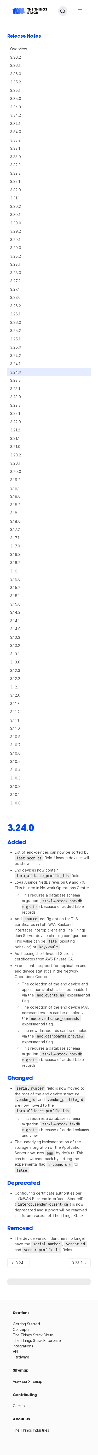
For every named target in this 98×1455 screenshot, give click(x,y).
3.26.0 (15, 322)
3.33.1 (15, 148)
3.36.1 (15, 65)
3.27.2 (15, 281)
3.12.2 (15, 678)
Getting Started (26, 1324)
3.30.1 (15, 214)
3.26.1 (15, 314)
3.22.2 (15, 405)
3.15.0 (15, 604)
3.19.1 (15, 488)
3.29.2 (15, 231)
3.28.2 (15, 256)
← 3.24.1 (18, 1263)
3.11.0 (15, 728)
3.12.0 (15, 695)
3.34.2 (15, 115)
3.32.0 (15, 190)
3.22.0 (15, 422)
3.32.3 (15, 165)
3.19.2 (15, 479)
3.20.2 (15, 455)
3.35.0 (15, 98)
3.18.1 (15, 513)
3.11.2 (15, 711)
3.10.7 (15, 745)
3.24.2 (15, 355)
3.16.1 (15, 571)
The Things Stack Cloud (33, 1335)
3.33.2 (15, 140)
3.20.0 (15, 471)
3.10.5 (15, 761)
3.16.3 (15, 554)
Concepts (21, 1329)
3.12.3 (15, 670)
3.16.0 (15, 579)
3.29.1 (15, 239)
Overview (18, 49)
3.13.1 (15, 654)
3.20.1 (15, 463)
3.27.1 (15, 289)
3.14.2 (15, 612)
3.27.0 (15, 297)
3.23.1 (15, 388)
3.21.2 (15, 430)
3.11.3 (15, 703)
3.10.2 (15, 786)
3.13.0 (15, 662)
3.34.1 (15, 123)
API (15, 1351)
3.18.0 (15, 521)
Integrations (23, 1346)
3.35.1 (15, 90)
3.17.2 (15, 529)
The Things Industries (31, 1430)
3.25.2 (15, 330)
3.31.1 (15, 198)
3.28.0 (15, 272)
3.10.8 (15, 736)
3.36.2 (15, 57)
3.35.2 (15, 82)
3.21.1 (15, 438)
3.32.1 (15, 181)
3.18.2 (15, 504)
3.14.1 (15, 620)
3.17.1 (14, 538)
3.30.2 (15, 206)
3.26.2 (15, 306)
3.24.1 (15, 363)
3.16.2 (15, 562)
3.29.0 (15, 247)
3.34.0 (15, 131)
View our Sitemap (27, 1381)
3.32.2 (15, 173)
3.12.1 (15, 687)
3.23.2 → (79, 1263)
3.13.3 (15, 637)
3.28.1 (15, 264)
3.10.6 (15, 753)
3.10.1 (15, 794)
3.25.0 (15, 347)
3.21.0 (15, 446)
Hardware (21, 1357)
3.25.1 (15, 339)
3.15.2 (15, 587)
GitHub (19, 1405)
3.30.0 (15, 223)
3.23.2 (15, 380)
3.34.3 (15, 107)
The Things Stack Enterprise (37, 1340)
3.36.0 (15, 74)
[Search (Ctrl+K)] (62, 11)
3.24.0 (15, 372)
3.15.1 (15, 595)
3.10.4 (15, 770)
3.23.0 (15, 397)
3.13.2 (15, 645)
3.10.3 (15, 778)
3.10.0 (15, 803)
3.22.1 (15, 413)
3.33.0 (15, 156)
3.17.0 (15, 546)
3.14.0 (15, 629)
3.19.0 (15, 496)
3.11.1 (14, 720)
